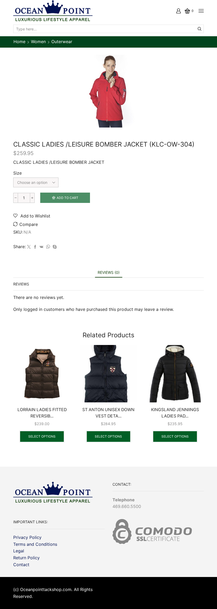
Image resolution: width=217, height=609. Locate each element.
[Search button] (200, 29)
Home (19, 41)
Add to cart (67, 198)
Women (38, 41)
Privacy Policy (27, 537)
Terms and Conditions (35, 544)
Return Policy (26, 557)
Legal (18, 550)
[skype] (54, 247)
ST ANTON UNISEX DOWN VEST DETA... (108, 413)
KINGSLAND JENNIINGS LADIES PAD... (175, 413)
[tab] (108, 272)
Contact (21, 564)
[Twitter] (29, 247)
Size (17, 173)
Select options (42, 436)
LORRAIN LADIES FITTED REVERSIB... (42, 413)
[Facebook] (35, 247)
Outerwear (61, 41)
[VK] (41, 247)
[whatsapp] (48, 247)
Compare (28, 224)
